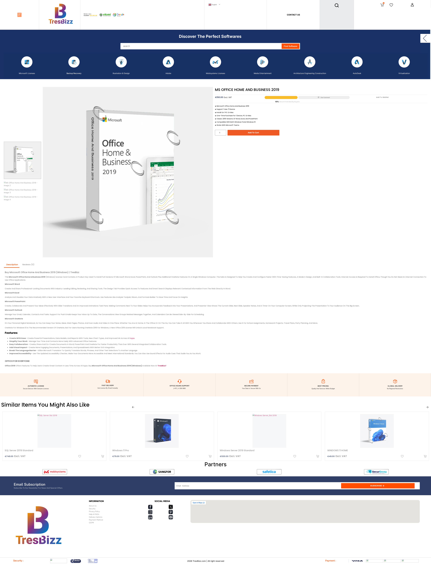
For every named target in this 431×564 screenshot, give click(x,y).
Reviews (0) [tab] (28, 264)
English (214, 4)
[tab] (26, 65)
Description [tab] (12, 264)
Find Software (290, 46)
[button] (19, 15)
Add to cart (253, 133)
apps (132, 338)
